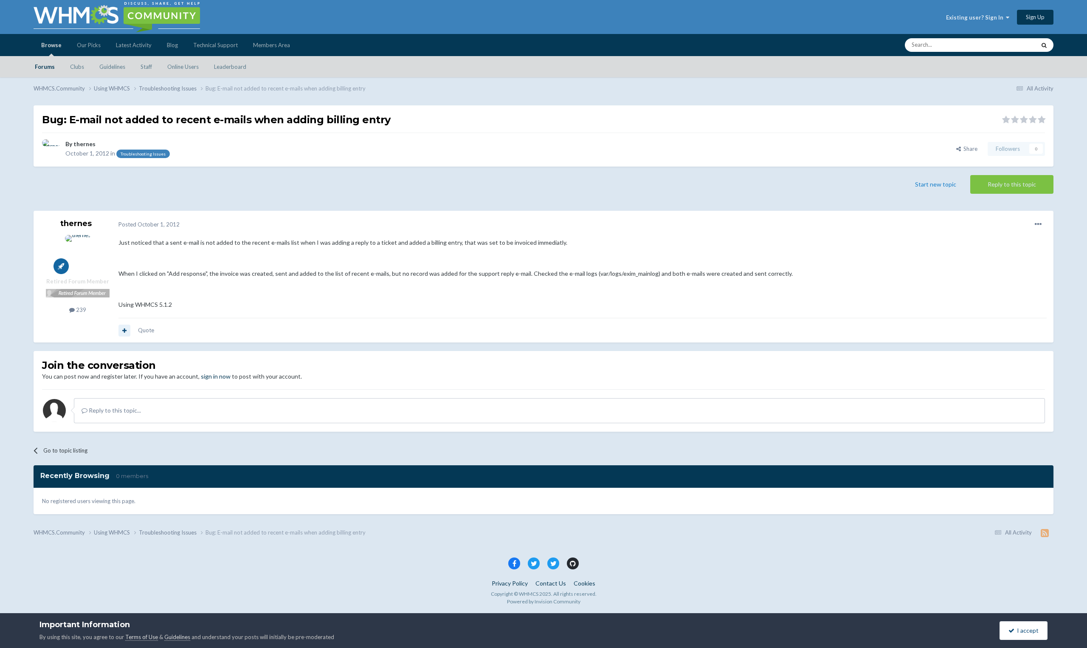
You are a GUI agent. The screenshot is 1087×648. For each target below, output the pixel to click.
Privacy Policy (510, 583)
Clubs (77, 66)
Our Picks (89, 45)
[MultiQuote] (124, 331)
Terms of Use (141, 637)
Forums (45, 66)
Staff (146, 66)
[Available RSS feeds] (1044, 533)
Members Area (271, 45)
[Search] (1044, 45)
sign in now (216, 376)
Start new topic (935, 184)
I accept (1026, 630)
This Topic (1012, 45)
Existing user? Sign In (976, 17)
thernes (84, 143)
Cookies (584, 583)
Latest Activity (134, 45)
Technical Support (215, 45)
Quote (146, 330)
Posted (149, 224)
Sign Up (1035, 17)
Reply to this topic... (114, 410)
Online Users (183, 66)
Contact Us (550, 583)
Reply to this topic (1012, 184)
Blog (172, 45)
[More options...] (1038, 224)
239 (80, 309)
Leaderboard (230, 66)
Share (969, 148)
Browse (51, 45)
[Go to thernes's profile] (51, 148)
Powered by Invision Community (543, 601)
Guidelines (112, 66)
